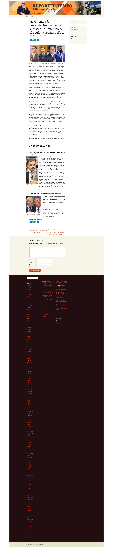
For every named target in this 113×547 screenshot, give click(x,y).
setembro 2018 (29, 459)
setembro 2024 (29, 327)
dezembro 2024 (30, 322)
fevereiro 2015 (29, 537)
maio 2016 (29, 510)
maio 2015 (29, 532)
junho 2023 (29, 354)
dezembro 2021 (30, 387)
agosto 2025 (29, 307)
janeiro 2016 (29, 517)
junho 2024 (29, 333)
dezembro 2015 (30, 519)
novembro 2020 (30, 411)
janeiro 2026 (29, 298)
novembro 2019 (30, 433)
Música (72, 38)
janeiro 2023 (29, 364)
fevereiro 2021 (29, 406)
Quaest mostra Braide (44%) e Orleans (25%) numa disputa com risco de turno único (47, 301)
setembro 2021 (29, 393)
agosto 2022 (29, 373)
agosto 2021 (29, 395)
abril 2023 (28, 358)
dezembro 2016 (30, 497)
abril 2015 (28, 534)
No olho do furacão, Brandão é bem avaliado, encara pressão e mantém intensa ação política (47, 291)
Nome (30, 259)
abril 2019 (28, 446)
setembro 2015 (29, 524)
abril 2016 (28, 512)
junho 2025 (29, 311)
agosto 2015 (29, 526)
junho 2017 (29, 486)
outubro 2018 (29, 457)
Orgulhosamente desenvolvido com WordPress (34, 544)
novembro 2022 (30, 367)
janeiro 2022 (29, 386)
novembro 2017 (30, 477)
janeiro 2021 (29, 407)
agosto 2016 (29, 504)
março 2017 (29, 491)
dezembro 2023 (30, 344)
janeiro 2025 (29, 320)
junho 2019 (29, 442)
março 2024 (29, 338)
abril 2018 (28, 468)
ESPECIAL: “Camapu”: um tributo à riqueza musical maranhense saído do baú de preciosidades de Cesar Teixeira (61, 307)
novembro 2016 (30, 499)
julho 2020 (29, 418)
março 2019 (29, 448)
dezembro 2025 (30, 300)
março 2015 (29, 535)
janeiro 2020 (29, 429)
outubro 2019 (29, 435)
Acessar (43, 310)
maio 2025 (29, 312)
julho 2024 (29, 331)
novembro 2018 (30, 455)
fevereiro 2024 (29, 340)
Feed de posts (44, 312)
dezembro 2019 (30, 431)
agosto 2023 (29, 351)
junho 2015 (29, 530)
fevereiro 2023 (29, 362)
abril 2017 (28, 490)
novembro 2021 (30, 389)
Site (30, 264)
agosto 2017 (29, 482)
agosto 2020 (29, 417)
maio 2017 (29, 488)
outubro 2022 (29, 369)
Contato (31, 16)
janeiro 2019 (29, 451)
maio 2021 (29, 400)
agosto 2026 (29, 285)
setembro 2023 (29, 349)
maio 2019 (29, 444)
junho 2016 (29, 508)
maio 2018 (29, 466)
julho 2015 (29, 528)
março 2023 (29, 360)
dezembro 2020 (30, 409)
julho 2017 (29, 484)
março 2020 (29, 426)
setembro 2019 (29, 437)
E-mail (31, 262)
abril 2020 (28, 424)
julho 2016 (29, 506)
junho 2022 (29, 376)
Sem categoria (43, 35)
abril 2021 (28, 402)
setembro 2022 (29, 371)
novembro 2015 (30, 521)
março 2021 (29, 404)
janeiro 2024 (29, 342)
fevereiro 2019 (29, 449)
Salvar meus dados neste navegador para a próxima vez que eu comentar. (44, 266)
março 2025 (29, 316)
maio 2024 (29, 334)
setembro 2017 (29, 481)
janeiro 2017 (29, 495)
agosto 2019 (29, 439)
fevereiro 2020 (29, 428)
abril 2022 (28, 380)
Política (72, 40)
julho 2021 (29, 397)
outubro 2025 (29, 303)
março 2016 (29, 513)
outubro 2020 (29, 413)
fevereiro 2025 (29, 318)
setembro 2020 (29, 415)
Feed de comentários (45, 314)
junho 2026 (29, 289)
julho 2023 (29, 353)
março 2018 (29, 470)
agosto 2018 (29, 460)
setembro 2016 (29, 502)
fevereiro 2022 (29, 384)
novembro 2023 (30, 345)
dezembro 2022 (30, 365)
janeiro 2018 (29, 473)
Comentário (32, 246)
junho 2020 (29, 420)
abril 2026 (28, 292)
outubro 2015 (29, 523)
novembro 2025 (30, 302)
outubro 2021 (29, 391)
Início (27, 16)
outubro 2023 (29, 347)
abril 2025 (28, 314)
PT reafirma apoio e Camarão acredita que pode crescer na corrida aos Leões (47, 287)
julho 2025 (29, 309)
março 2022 (29, 382)
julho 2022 (29, 375)
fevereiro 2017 (29, 493)
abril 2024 (28, 336)
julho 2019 (29, 440)
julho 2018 (29, 462)
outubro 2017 (29, 479)
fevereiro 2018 (29, 471)
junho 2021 (29, 398)
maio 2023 (29, 356)
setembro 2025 (29, 305)
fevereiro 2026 (29, 296)
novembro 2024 (30, 323)
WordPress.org (44, 316)
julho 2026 (29, 287)
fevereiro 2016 (29, 515)
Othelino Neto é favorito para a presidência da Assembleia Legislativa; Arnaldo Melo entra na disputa (49, 233)
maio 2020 (29, 422)
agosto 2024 (29, 329)
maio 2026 (29, 291)
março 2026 (29, 294)
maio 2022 (29, 378)
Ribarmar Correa (59, 280)
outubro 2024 (29, 325)
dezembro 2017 (30, 475)
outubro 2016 (29, 501)
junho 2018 (29, 464)
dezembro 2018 (30, 453)
